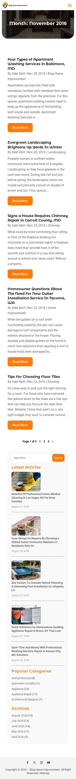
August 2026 (19, 715)
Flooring (53, 382)
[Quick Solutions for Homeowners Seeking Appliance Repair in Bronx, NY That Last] (26, 615)
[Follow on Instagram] (41, 762)
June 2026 (17, 726)
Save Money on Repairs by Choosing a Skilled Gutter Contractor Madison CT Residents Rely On (35, 542)
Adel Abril (18, 73)
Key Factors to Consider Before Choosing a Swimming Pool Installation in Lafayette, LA (37, 586)
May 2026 (17, 731)
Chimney (54, 225)
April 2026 (17, 736)
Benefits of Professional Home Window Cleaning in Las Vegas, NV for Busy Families (35, 497)
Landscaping (57, 152)
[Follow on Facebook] (27, 762)
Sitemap (44, 773)
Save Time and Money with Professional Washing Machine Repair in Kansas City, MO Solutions (36, 651)
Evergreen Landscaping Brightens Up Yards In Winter (35, 144)
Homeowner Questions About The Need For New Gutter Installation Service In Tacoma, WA (36, 296)
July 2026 (17, 720)
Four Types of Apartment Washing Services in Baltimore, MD (36, 64)
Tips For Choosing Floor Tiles (34, 377)
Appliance (17, 688)
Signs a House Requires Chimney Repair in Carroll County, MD (38, 218)
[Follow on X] (34, 762)
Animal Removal (21, 678)
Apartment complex (23, 683)
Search (58, 457)
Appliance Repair (21, 694)
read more (20, 127)
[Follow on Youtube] (48, 762)
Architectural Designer (24, 699)
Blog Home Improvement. (45, 769)
